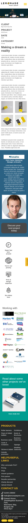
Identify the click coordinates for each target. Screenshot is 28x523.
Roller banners (6, 430)
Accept (4, 520)
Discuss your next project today (14, 228)
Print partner (5, 476)
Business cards (6, 440)
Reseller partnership (8, 479)
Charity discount (7, 482)
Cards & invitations (4, 443)
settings (16, 517)
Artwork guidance (7, 473)
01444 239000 (9, 493)
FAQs (3, 471)
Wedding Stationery (17, 448)
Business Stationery (17, 439)
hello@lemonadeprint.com (14, 496)
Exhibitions (18, 430)
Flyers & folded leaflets (6, 434)
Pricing (3, 468)
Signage (17, 444)
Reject (10, 520)
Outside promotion (4, 453)
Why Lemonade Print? (9, 465)
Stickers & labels (7, 449)
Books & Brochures (17, 434)
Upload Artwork (6, 485)
